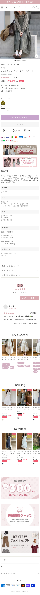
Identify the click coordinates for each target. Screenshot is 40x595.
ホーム (3, 64)
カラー (5, 99)
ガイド (3, 567)
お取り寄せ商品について (11, 275)
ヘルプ (3, 560)
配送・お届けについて (10, 266)
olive (3, 103)
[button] (9, 77)
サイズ (3, 106)
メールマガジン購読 (8, 573)
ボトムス (9, 64)
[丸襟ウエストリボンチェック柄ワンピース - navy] (34, 419)
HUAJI (3, 68)
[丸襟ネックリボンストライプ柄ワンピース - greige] (2, 419)
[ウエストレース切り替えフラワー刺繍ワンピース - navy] (2, 463)
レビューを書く (29, 298)
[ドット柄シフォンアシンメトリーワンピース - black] (34, 463)
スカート (16, 64)
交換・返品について (9, 271)
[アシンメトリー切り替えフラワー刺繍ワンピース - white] (18, 463)
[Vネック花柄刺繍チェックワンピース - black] (18, 418)
